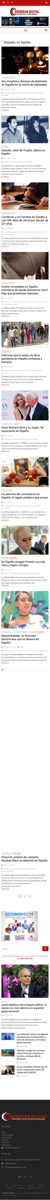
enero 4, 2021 (7, 502)
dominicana (18, 651)
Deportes (4, 1140)
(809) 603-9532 (10, 1163)
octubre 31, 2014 (9, 865)
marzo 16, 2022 (8, 228)
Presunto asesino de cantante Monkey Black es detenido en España (24, 858)
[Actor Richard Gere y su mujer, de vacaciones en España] (24, 405)
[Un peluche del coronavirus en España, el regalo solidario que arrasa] (24, 472)
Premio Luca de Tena (34, 573)
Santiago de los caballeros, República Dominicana (22, 1160)
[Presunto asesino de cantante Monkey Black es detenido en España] (24, 759)
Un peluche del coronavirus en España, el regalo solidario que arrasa (24, 495)
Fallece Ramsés (16, 162)
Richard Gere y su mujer (30, 439)
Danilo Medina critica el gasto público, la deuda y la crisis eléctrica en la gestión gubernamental (23, 1008)
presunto (10, 871)
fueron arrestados (17, 302)
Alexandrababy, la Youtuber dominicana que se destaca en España (20, 639)
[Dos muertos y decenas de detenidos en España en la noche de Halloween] (24, 60)
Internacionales (8, 77)
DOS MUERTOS (24, 93)
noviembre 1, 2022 (9, 89)
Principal (5, 351)
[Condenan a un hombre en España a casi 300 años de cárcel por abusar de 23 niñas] (24, 196)
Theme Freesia (29, 1193)
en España (33, 93)
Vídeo (22, 647)
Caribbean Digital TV (12, 1147)
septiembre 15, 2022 (10, 158)
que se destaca (43, 651)
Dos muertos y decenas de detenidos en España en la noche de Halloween (24, 82)
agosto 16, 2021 (8, 435)
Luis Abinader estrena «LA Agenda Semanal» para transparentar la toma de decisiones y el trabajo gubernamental (32, 1038)
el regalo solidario (10, 506)
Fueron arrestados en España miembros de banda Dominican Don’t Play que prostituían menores (24, 290)
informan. (28, 370)
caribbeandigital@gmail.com (15, 1167)
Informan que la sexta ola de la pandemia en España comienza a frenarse (21, 358)
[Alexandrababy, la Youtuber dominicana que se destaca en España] (24, 610)
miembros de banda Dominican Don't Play (24, 303)
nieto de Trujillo (27, 162)
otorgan (13, 573)
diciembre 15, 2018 (9, 647)
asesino (6, 869)
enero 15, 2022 (8, 367)
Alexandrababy (9, 651)
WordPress (38, 1193)
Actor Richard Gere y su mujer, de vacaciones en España (22, 429)
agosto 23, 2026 (7, 1015)
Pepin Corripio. (22, 573)
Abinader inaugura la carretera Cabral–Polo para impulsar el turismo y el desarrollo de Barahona (31, 1054)
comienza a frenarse (10, 370)
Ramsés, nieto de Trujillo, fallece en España (23, 151)
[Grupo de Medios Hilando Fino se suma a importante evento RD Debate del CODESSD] (7, 1070)
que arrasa (26, 506)
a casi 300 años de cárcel (12, 232)
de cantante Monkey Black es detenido (21, 869)
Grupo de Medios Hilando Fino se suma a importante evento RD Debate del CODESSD (32, 1070)
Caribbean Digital (8, 1193)
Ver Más (7, 110)
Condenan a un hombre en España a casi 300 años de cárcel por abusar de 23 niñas (24, 220)
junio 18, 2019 (8, 570)
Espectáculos (6, 423)
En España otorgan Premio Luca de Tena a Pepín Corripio (23, 563)
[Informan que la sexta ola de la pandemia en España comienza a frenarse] (24, 335)
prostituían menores (11, 304)
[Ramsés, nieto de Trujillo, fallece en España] (24, 129)
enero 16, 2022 (8, 298)
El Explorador (6, 1145)
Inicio (3, 1132)
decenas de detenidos (11, 93)
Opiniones (5, 1142)
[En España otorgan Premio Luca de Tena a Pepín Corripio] (24, 540)
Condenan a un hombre (28, 232)
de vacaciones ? (9, 439)
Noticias (4, 146)
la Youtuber (34, 651)
